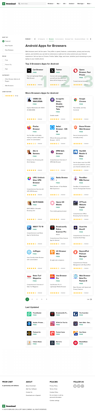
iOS (64, 3)
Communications (59, 39)
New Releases (9, 50)
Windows (50, 3)
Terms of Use (53, 389)
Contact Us (29, 392)
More (88, 3)
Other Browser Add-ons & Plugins (12, 80)
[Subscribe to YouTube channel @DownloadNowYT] (82, 386)
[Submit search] (19, 3)
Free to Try (8, 64)
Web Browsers (9, 85)
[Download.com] (9, 3)
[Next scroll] (90, 39)
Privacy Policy (54, 386)
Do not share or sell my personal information (56, 396)
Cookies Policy (54, 392)
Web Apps (80, 3)
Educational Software (80, 39)
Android (71, 3)
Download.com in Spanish (33, 395)
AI (47, 39)
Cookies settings (54, 400)
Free (6, 60)
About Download (31, 386)
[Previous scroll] (35, 39)
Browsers (51, 39)
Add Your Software (31, 389)
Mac (58, 3)
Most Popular (9, 45)
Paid (6, 69)
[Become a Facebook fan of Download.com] (74, 386)
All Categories (41, 39)
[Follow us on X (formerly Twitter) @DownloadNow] (78, 386)
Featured (7, 41)
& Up (16, 96)
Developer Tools (69, 39)
